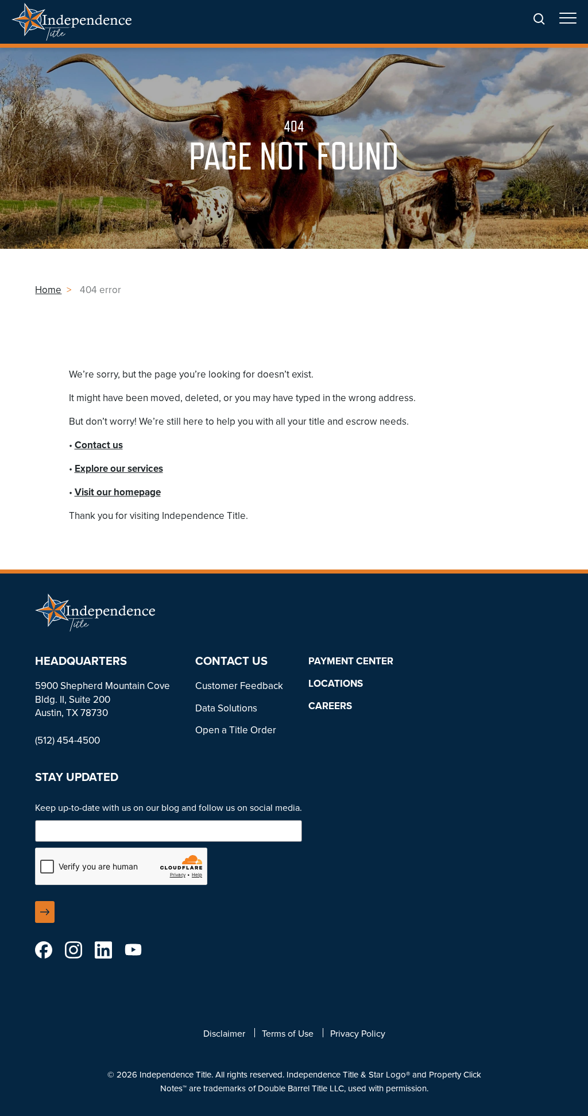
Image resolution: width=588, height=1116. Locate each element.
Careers (330, 706)
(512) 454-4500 (67, 740)
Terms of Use (288, 1033)
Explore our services (119, 468)
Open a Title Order (235, 730)
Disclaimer (224, 1033)
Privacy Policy (357, 1033)
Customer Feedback (239, 686)
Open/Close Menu (568, 23)
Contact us (99, 445)
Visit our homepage (118, 492)
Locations (335, 683)
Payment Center (350, 661)
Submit (45, 912)
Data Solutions (226, 708)
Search (539, 19)
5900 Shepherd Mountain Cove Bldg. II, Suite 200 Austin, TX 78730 (102, 700)
